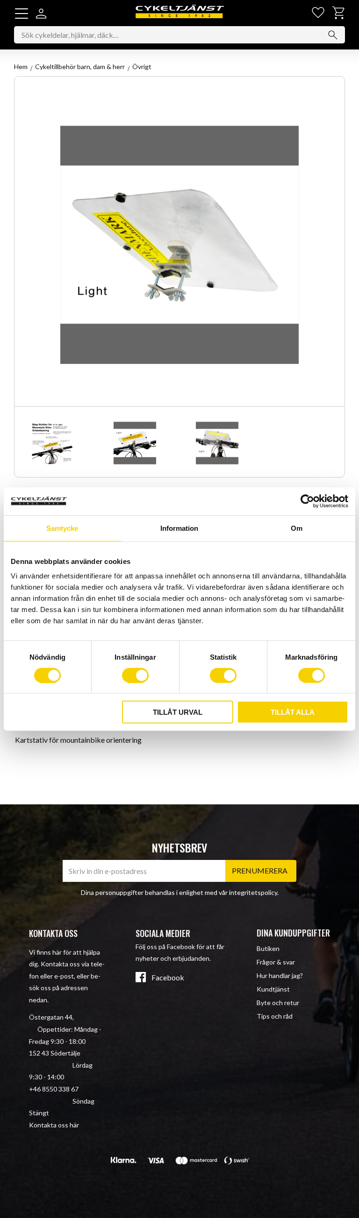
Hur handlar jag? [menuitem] (280, 975)
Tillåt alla (293, 712)
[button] (21, 13)
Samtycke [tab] (62, 528)
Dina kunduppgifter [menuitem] (293, 933)
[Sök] (332, 35)
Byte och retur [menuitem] (278, 1003)
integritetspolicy (253, 892)
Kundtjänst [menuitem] (273, 989)
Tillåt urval (177, 712)
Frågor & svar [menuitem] (276, 962)
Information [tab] (179, 528)
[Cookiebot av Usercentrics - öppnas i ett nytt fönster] (307, 501)
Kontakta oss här (54, 1125)
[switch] (135, 675)
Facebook (167, 977)
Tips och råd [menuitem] (275, 1016)
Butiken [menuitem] (268, 948)
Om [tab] (296, 528)
